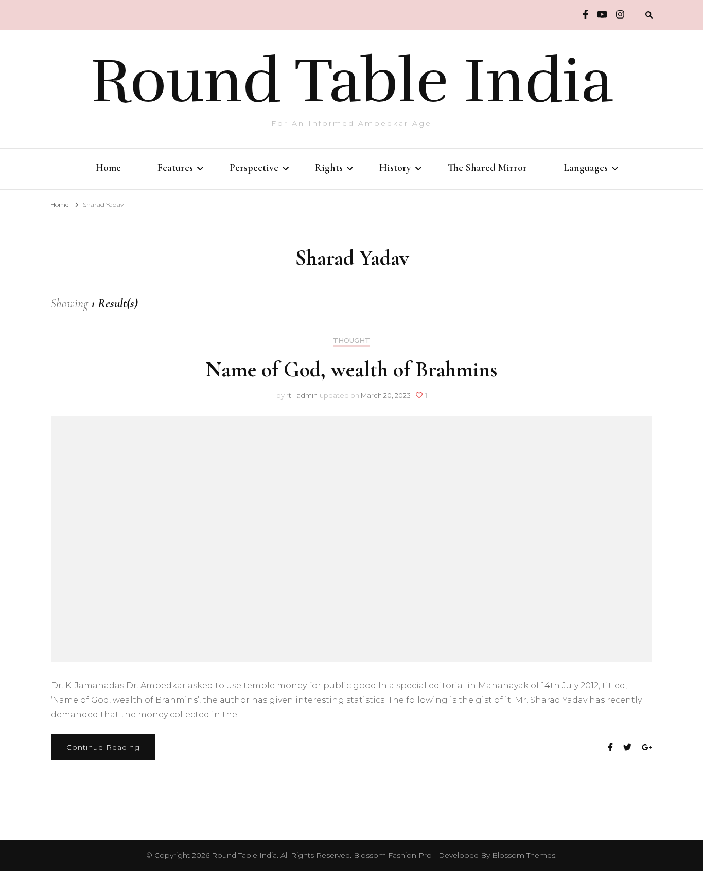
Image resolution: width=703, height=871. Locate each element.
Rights (329, 167)
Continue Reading (103, 747)
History (395, 167)
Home (108, 167)
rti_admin (302, 395)
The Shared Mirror (487, 167)
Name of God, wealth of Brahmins (351, 369)
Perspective (254, 167)
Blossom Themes (523, 855)
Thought (351, 340)
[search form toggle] (649, 15)
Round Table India (352, 81)
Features (175, 167)
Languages (586, 167)
